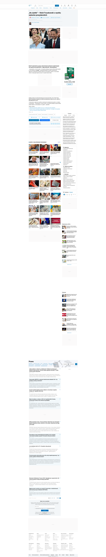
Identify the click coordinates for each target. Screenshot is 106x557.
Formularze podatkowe (72, 548)
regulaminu (44, 508)
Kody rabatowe (71, 546)
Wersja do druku (34, 117)
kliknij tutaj (49, 514)
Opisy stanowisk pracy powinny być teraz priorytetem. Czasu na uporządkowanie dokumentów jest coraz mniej (69, 124)
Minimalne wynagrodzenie (64, 545)
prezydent (39, 114)
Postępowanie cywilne (66, 167)
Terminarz (66, 192)
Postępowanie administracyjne (67, 168)
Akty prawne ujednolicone (48, 548)
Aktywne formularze (68, 166)
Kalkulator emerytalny (66, 157)
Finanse (30, 545)
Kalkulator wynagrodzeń (66, 152)
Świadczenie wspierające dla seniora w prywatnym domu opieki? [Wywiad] (69, 131)
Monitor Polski (47, 545)
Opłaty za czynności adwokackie (68, 179)
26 (67, 194)
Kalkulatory (66, 147)
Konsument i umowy (37, 363)
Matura (38, 549)
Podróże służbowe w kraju (64, 544)
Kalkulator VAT (55, 546)
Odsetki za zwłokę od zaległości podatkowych (68, 177)
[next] (60, 498)
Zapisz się (44, 510)
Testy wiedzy (38, 551)
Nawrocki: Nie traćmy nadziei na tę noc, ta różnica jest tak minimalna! (42, 107)
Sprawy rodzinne (51, 363)
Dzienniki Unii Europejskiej (48, 547)
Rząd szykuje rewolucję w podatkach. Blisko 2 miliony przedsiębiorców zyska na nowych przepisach (69, 141)
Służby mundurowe (45, 364)
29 (73, 194)
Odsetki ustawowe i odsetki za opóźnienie (69, 175)
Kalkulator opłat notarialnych (67, 162)
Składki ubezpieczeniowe (64, 546)
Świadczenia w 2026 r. (66, 224)
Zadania (30, 546)
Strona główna (31, 10)
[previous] (49, 498)
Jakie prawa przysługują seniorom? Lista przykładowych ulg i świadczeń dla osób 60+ (69, 143)
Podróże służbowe (63, 547)
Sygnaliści (54, 364)
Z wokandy (50, 364)
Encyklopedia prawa (38, 364)
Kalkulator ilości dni (66, 158)
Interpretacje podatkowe (66, 187)
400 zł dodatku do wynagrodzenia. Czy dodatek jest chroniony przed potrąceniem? (69, 126)
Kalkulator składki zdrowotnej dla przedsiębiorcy (68, 149)
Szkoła (38, 545)
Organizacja (30, 544)
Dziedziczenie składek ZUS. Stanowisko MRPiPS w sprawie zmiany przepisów (69, 119)
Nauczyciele (38, 546)
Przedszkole (38, 544)
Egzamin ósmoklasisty (40, 550)
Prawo (34, 10)
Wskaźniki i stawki (63, 543)
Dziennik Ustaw (47, 544)
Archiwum (70, 545)
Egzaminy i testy (39, 547)
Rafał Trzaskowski (44, 114)
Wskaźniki (66, 174)
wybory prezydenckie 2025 (33, 114)
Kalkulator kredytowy (66, 159)
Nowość (69, 80)
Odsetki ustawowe (63, 548)
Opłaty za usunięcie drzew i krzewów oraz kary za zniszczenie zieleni (69, 183)
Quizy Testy (65, 186)
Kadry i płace (30, 548)
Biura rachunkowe (63, 533)
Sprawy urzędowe (31, 364)
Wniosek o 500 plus (66, 172)
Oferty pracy (70, 550)
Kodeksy (46, 549)
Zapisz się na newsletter (56, 117)
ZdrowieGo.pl (71, 544)
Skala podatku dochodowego (65, 549)
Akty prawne (47, 543)
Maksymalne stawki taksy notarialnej (68, 181)
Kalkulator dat (65, 164)
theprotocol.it (71, 549)
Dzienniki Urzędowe (47, 546)
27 (69, 194)
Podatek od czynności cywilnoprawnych (69, 185)
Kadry (38, 533)
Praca (41, 363)
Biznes (54, 533)
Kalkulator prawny (66, 163)
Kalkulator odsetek (55, 547)
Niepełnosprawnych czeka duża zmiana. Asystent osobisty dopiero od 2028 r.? (69, 138)
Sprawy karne (45, 363)
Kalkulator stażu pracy (56, 548)
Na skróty (70, 543)
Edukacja (38, 543)
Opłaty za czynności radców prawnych (68, 180)
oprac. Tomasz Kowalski (35, 22)
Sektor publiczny (31, 543)
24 (64, 194)
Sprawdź (69, 84)
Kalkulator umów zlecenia (67, 153)
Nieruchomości (71, 533)
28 (71, 194)
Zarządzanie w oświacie (40, 548)
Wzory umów (65, 171)
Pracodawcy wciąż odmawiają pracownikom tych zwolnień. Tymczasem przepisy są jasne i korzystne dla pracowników (69, 122)
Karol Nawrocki (50, 114)
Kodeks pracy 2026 (69, 82)
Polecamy (64, 292)
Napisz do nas (45, 117)
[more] (55, 115)
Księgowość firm (31, 533)
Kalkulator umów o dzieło (67, 154)
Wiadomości (37, 10)
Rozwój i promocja (31, 547)
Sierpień (71, 192)
